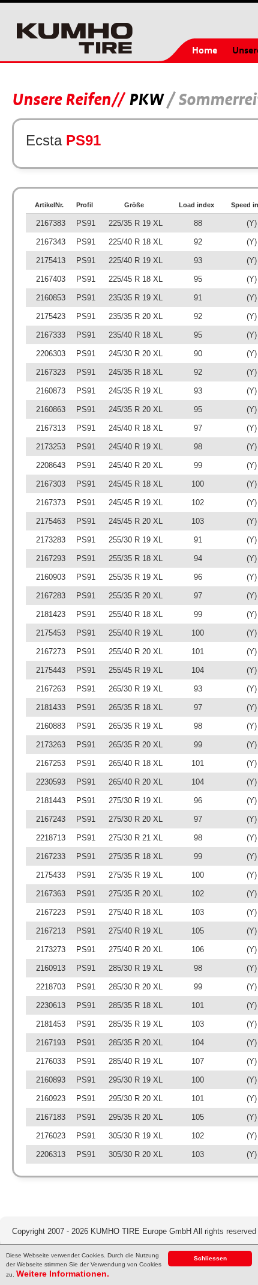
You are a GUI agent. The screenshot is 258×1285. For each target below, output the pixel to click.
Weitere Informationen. (62, 1273)
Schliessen (210, 1258)
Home (204, 50)
